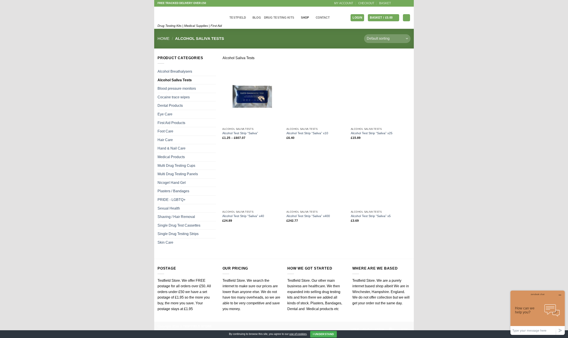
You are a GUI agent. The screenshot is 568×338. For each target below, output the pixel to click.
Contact (323, 17)
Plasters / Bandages (173, 191)
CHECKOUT (366, 3)
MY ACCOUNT (343, 3)
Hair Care (165, 140)
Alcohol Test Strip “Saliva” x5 (371, 216)
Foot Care (165, 131)
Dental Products (170, 105)
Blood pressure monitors (177, 88)
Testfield (237, 17)
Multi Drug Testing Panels (178, 174)
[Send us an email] (408, 3)
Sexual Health (169, 208)
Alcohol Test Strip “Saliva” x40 (243, 216)
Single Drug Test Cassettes (179, 225)
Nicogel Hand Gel (172, 183)
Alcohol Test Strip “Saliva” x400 (308, 216)
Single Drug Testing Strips (178, 234)
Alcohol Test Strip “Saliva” (240, 133)
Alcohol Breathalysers (175, 71)
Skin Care (165, 242)
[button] (357, 17)
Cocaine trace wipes (174, 97)
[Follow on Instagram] (399, 3)
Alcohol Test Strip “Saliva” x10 (307, 133)
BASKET (385, 3)
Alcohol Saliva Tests (175, 80)
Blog (256, 17)
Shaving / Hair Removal (176, 217)
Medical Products (171, 157)
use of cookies (298, 334)
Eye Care (165, 114)
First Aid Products (171, 123)
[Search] (406, 17)
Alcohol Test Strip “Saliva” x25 (371, 133)
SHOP (305, 17)
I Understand (323, 334)
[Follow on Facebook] (395, 3)
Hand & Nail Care (171, 148)
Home (164, 38)
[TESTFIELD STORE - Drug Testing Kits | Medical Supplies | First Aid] (190, 14)
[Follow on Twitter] (404, 3)
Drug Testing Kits (279, 17)
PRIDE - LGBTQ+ (171, 200)
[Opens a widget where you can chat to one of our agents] (537, 312)
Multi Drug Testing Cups (176, 165)
